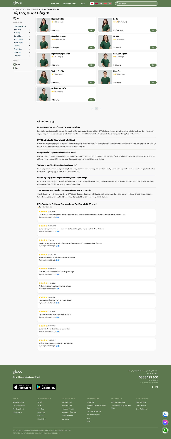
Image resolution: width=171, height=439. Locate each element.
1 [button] (96, 108)
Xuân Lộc (17, 55)
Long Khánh (18, 36)
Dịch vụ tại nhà (18, 9)
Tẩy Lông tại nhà (32, 9)
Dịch (57, 217)
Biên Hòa (17, 29)
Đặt (91, 30)
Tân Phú (17, 46)
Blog (83, 3)
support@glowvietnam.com (149, 383)
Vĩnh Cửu (17, 52)
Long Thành (18, 39)
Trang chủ (55, 3)
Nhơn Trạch (18, 42)
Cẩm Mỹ (17, 33)
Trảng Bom (18, 49)
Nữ (17, 68)
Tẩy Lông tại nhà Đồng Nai (50, 9)
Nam (18, 64)
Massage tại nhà (69, 3)
